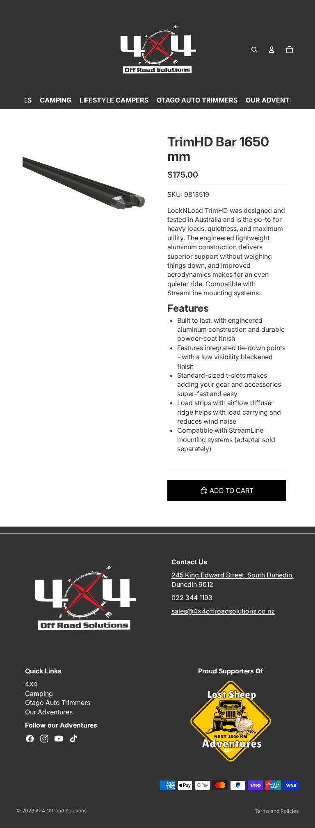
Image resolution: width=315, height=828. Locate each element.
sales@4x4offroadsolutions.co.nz (223, 611)
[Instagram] (44, 739)
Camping (39, 693)
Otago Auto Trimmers (57, 703)
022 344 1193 (191, 598)
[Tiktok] (73, 739)
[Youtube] (59, 739)
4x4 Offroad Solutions (61, 810)
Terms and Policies (277, 811)
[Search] (254, 50)
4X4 (31, 684)
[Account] (271, 50)
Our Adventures (49, 712)
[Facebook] (30, 739)
